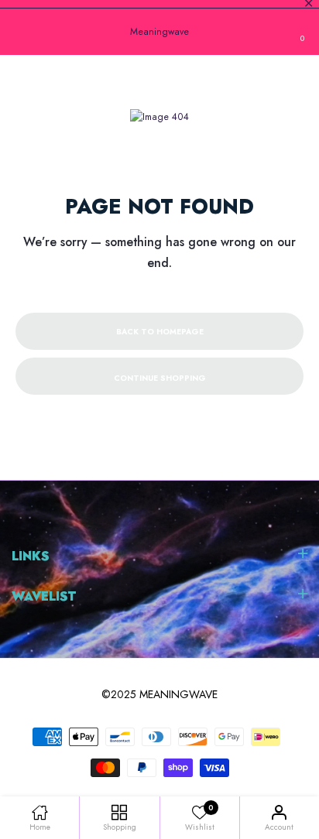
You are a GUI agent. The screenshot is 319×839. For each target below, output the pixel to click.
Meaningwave (159, 32)
